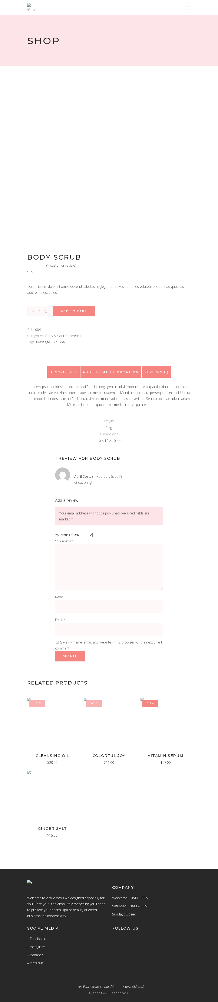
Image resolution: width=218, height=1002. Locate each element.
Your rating (64, 535)
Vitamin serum (165, 756)
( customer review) (61, 265)
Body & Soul (54, 336)
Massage (43, 342)
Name (60, 597)
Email (60, 620)
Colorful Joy (109, 756)
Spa (62, 342)
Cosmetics (73, 336)
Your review (64, 541)
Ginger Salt (52, 828)
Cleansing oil (52, 756)
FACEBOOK (120, 993)
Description (63, 372)
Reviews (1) (156, 372)
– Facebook (36, 938)
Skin (54, 342)
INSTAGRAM (98, 993)
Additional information (111, 372)
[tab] (63, 372)
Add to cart (74, 311)
